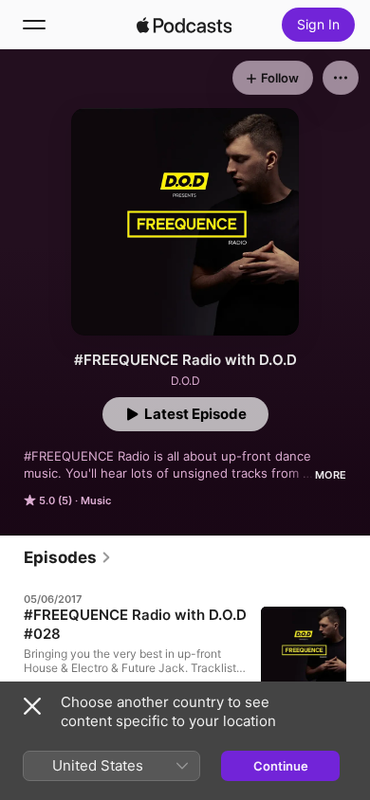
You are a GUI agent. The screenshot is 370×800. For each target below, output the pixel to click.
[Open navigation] (34, 24)
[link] (68, 557)
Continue (280, 765)
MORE (330, 475)
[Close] (32, 706)
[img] (184, 24)
